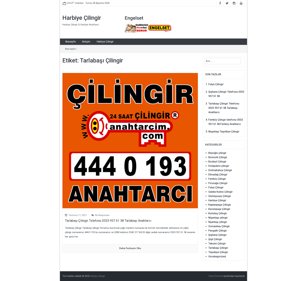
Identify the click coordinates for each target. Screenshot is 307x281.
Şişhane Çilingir (217, 234)
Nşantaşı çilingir (217, 221)
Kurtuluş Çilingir (217, 213)
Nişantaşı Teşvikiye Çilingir (223, 131)
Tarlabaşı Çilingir (218, 247)
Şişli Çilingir (215, 239)
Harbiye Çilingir (81, 18)
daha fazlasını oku (130, 248)
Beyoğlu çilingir (217, 152)
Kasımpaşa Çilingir (219, 209)
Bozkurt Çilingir (217, 161)
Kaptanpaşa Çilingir (219, 204)
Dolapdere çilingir (218, 165)
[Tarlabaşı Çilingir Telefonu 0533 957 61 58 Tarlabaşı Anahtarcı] (130, 140)
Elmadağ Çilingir (217, 174)
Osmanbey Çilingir (219, 226)
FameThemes (216, 276)
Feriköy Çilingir (217, 178)
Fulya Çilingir (216, 84)
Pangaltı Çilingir (217, 230)
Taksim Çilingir (217, 243)
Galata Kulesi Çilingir (220, 191)
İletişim (86, 41)
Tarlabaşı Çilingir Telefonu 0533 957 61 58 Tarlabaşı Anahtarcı (108, 221)
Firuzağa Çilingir (218, 183)
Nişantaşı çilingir (218, 217)
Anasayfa (70, 41)
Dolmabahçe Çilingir (220, 170)
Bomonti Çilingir (217, 157)
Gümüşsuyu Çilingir (219, 196)
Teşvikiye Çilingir (218, 252)
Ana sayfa (70, 49)
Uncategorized (217, 256)
